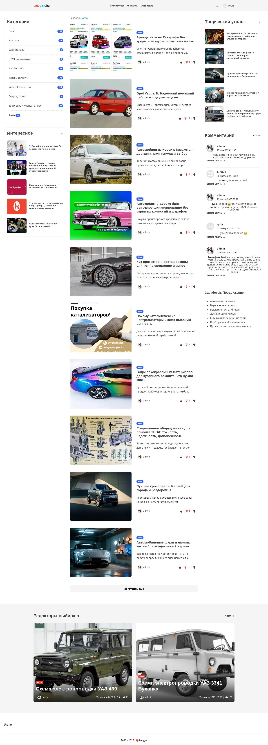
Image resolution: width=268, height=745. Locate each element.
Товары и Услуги (18, 77)
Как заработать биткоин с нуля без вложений (43, 225)
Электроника (16, 49)
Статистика (117, 5)
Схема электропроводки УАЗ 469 (76, 689)
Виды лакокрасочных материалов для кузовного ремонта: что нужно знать (164, 375)
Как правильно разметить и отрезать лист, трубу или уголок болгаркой (242, 36)
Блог (11, 31)
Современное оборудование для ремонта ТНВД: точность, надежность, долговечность (163, 432)
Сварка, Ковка (17, 96)
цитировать (214, 160)
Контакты (132, 5)
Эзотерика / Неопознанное (25, 105)
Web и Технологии (20, 87)
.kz (42, 6)
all (255, 135)
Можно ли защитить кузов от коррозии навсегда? (243, 94)
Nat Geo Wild (16, 68)
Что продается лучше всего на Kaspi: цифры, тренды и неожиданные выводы (46, 206)
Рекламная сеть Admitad (225, 309)
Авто (12, 115)
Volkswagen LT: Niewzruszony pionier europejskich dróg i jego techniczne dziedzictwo (244, 113)
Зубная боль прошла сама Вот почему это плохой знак (46, 147)
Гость (231, 5)
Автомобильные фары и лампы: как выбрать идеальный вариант (163, 544)
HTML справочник (20, 59)
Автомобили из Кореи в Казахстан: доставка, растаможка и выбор (165, 151)
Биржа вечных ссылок (223, 305)
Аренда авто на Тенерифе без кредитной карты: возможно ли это (165, 39)
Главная (75, 18)
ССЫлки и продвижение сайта (228, 318)
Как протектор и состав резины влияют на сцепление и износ (162, 263)
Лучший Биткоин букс (223, 314)
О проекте (147, 5)
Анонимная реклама (222, 301)
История (14, 40)
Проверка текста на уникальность (230, 326)
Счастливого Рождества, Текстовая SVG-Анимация (43, 186)
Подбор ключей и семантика (227, 322)
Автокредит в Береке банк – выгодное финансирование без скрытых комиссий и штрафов (162, 207)
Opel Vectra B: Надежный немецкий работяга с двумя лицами (165, 95)
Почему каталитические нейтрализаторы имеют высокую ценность (163, 319)
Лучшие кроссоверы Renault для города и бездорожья (163, 488)
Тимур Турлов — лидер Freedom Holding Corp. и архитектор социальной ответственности (42, 167)
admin (146, 62)
